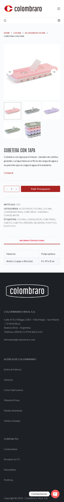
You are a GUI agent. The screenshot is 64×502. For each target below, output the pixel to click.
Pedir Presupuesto (40, 188)
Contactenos (11, 449)
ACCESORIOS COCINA (30, 208)
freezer (28, 223)
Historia (8, 379)
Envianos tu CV (12, 459)
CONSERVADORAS (13, 212)
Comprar (9, 172)
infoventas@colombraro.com (19, 339)
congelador (34, 219)
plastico (51, 223)
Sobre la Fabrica (12, 369)
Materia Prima (11, 400)
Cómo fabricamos (13, 389)
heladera (39, 223)
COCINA (47, 208)
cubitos (18, 223)
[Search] (5, 20)
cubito (8, 223)
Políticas (8, 479)
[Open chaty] (55, 494)
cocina (21, 219)
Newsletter (10, 469)
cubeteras (49, 219)
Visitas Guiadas (12, 420)
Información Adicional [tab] (31, 240)
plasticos (10, 226)
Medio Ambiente (13, 410)
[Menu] (58, 8)
